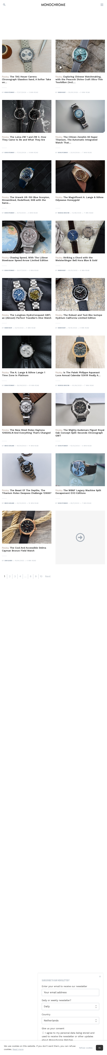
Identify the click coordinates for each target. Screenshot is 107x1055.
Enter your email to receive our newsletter (64, 986)
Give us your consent (53, 1028)
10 (41, 576)
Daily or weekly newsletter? (56, 1000)
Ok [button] (99, 1048)
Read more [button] (18, 1049)
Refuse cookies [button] (86, 1048)
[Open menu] (102, 5)
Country (46, 1014)
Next (47, 576)
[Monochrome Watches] (53, 4)
